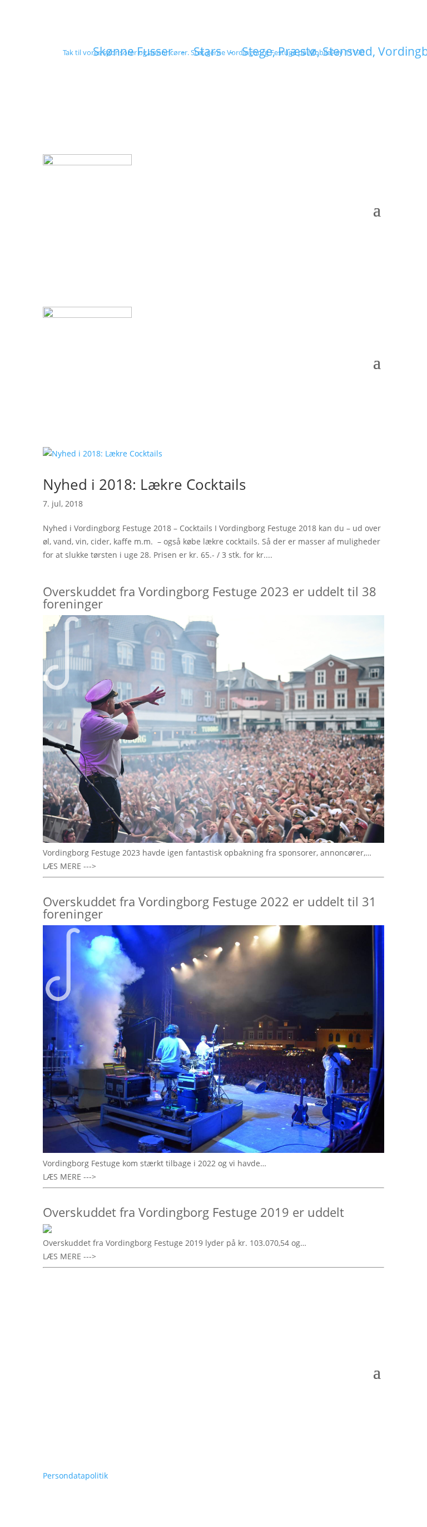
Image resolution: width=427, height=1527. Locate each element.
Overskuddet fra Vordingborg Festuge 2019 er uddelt (193, 1212)
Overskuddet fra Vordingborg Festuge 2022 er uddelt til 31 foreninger (209, 907)
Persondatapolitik (75, 1475)
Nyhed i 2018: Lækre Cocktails (144, 484)
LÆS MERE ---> (69, 866)
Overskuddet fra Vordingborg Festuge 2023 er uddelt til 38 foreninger (209, 597)
